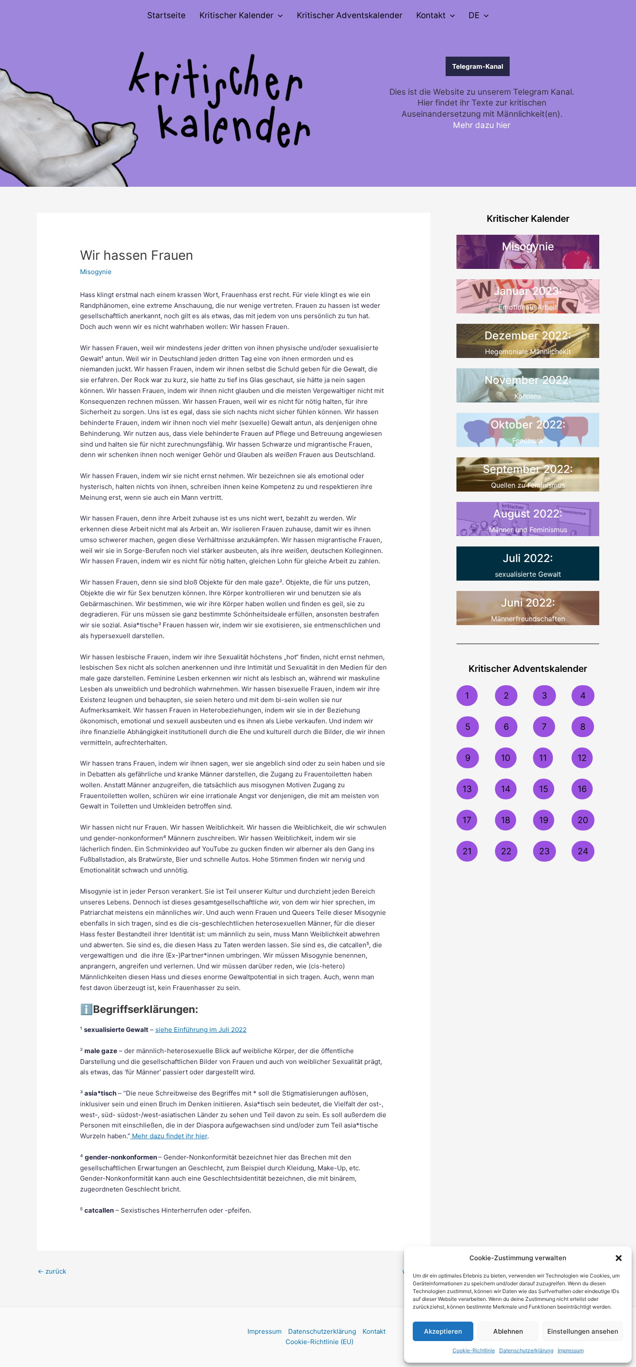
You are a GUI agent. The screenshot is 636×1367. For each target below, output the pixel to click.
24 (583, 851)
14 (506, 789)
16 (582, 789)
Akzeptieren (443, 1331)
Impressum (571, 1350)
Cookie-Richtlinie (474, 1350)
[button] (618, 1258)
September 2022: (528, 469)
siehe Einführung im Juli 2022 (201, 1029)
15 (543, 789)
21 (467, 851)
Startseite (166, 15)
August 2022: (527, 513)
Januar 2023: (528, 290)
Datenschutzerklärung (526, 1350)
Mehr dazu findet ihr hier (168, 1136)
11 (543, 758)
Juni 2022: (528, 602)
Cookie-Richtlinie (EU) (319, 1342)
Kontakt (431, 15)
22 (506, 851)
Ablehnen (508, 1331)
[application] (278, 15)
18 (505, 820)
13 (467, 789)
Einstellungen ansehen (582, 1331)
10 (506, 758)
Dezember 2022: (528, 335)
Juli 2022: (528, 558)
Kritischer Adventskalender (349, 15)
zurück (52, 1271)
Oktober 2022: (528, 424)
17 (467, 820)
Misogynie (96, 272)
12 (582, 758)
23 (544, 851)
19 (543, 820)
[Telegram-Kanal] (418, 66)
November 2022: (528, 380)
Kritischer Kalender (236, 15)
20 (583, 820)
